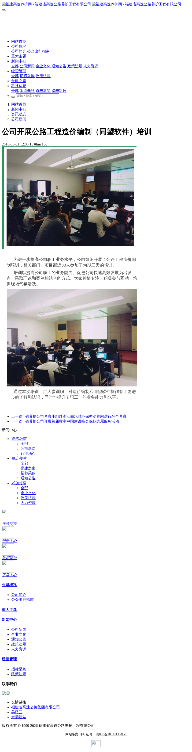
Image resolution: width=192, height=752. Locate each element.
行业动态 (28, 453)
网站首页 (18, 41)
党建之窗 (28, 468)
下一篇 (65, 421)
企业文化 (28, 493)
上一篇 (68, 416)
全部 (15, 66)
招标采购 (28, 473)
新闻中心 (18, 109)
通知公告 (28, 478)
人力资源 (28, 503)
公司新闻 (18, 119)
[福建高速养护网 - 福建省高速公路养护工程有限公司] (96, 4)
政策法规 (28, 498)
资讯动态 (18, 114)
